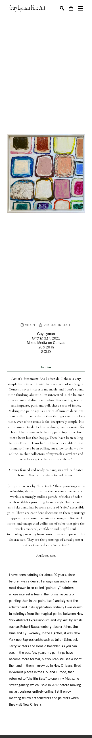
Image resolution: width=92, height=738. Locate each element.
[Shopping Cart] (71, 8)
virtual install (57, 325)
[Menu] (80, 8)
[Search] (62, 8)
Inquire (46, 367)
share (30, 325)
